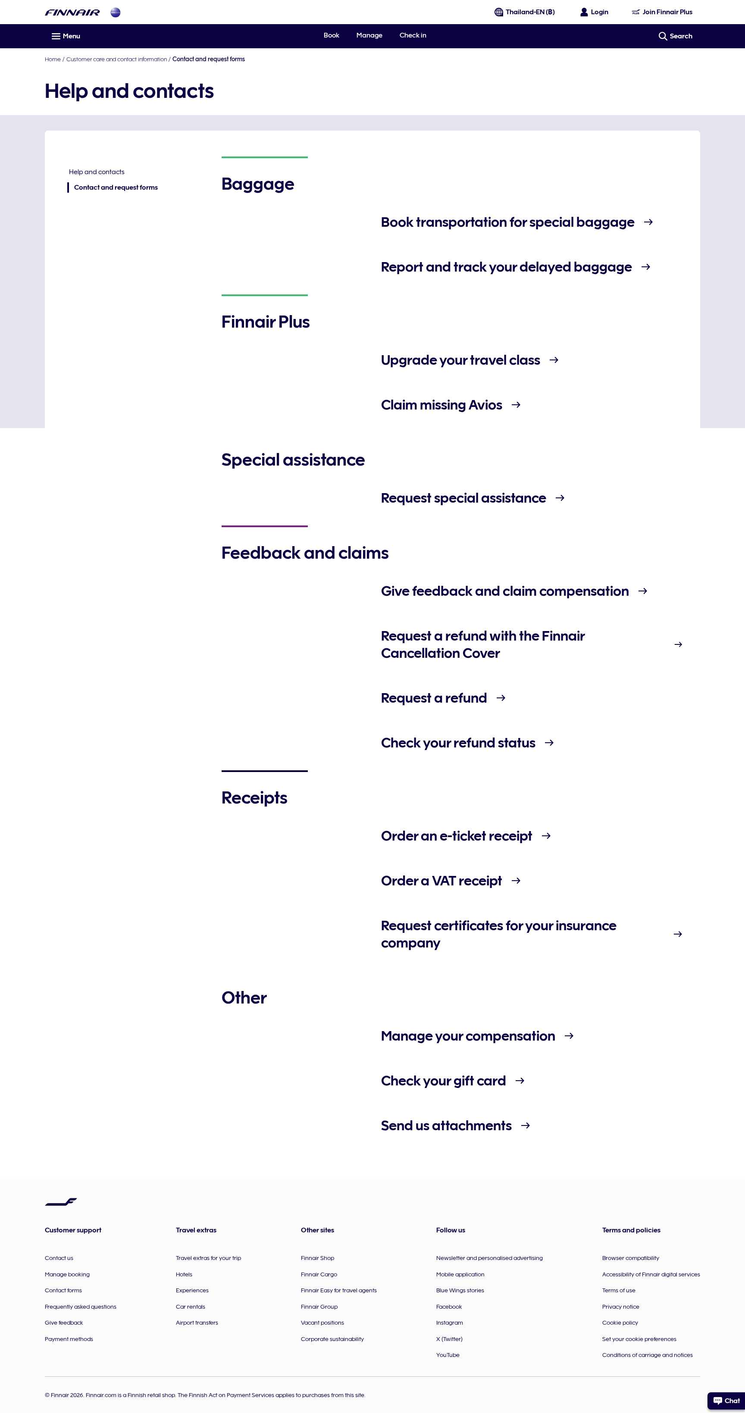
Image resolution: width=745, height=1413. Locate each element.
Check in (413, 35)
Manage (369, 35)
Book (331, 35)
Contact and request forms (112, 188)
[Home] (72, 12)
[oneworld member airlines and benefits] (115, 12)
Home (53, 59)
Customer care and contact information (116, 59)
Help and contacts (97, 172)
